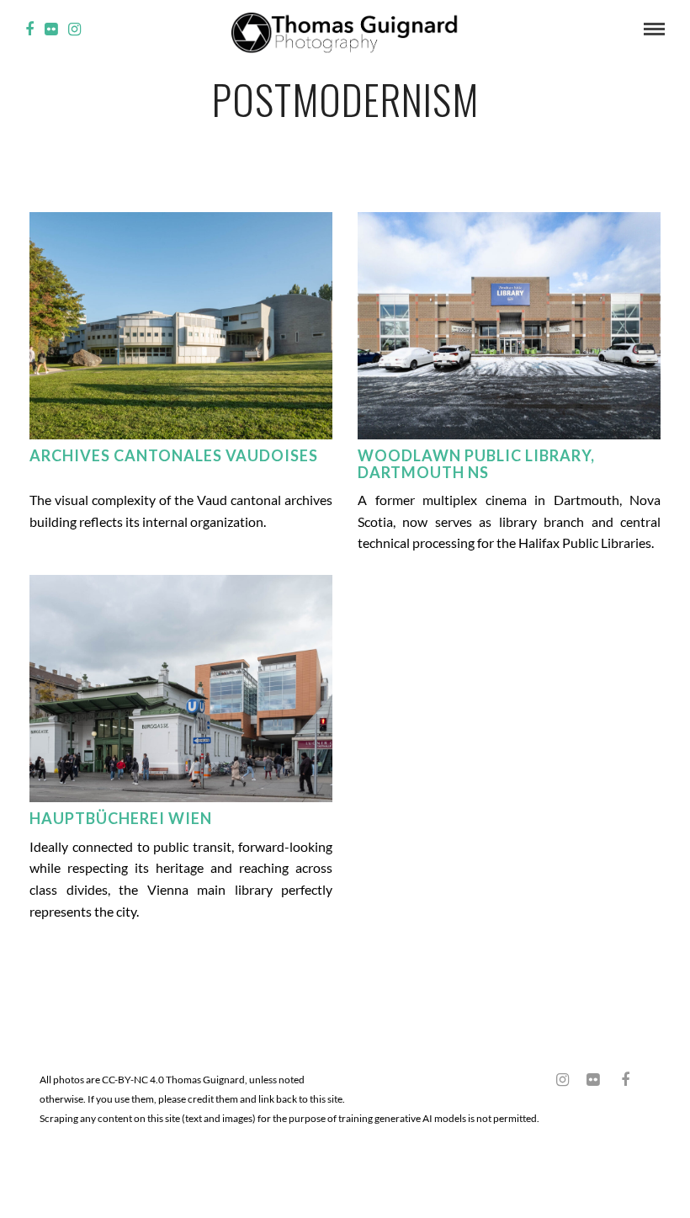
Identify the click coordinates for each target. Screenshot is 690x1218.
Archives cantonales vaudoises (173, 455)
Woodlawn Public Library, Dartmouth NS (476, 463)
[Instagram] (74, 29)
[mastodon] (532, 1074)
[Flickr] (51, 29)
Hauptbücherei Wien (120, 818)
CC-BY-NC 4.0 (133, 1079)
